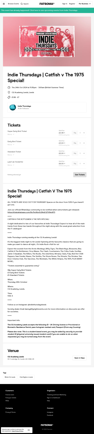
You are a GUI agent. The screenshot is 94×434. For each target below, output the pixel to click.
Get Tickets (80, 175)
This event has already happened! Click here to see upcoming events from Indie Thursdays (39, 10)
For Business (83, 4)
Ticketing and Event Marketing (56, 395)
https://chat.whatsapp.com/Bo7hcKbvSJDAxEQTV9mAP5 (31, 212)
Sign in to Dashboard (53, 398)
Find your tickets (11, 398)
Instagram (50, 412)
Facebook (50, 415)
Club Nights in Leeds (26, 377)
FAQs (7, 401)
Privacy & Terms (11, 412)
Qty (75, 133)
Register (72, 4)
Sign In (64, 4)
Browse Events (13, 4)
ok (29, 430)
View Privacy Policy (17, 431)
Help (48, 401)
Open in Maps (79, 358)
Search (26, 4)
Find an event (10, 395)
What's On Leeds (10, 377)
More (10, 134)
